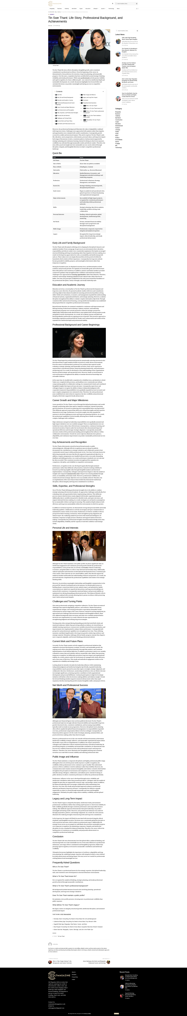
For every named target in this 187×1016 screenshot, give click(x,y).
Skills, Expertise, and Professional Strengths (67, 112)
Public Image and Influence (89, 94)
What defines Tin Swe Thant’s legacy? (91, 120)
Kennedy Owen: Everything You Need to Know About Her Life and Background (75, 919)
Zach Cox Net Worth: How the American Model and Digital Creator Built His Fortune (129, 95)
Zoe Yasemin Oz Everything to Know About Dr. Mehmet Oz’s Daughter (129, 50)
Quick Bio (59, 94)
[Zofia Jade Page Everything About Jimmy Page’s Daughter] (118, 41)
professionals (85, 78)
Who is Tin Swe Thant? (91, 105)
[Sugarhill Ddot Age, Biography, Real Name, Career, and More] (122, 996)
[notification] (133, 8)
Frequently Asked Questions (89, 102)
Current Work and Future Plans (64, 121)
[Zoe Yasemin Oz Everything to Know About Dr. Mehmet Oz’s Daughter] (118, 54)
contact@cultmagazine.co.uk (56, 1004)
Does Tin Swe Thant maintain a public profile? (92, 116)
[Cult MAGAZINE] (54, 3)
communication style (73, 473)
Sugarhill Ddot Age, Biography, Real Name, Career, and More (70, 924)
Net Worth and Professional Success (66, 123)
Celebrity (52, 14)
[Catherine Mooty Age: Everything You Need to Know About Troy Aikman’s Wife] (122, 987)
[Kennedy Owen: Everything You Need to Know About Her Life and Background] (122, 978)
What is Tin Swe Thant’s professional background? (93, 111)
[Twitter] (113, 4)
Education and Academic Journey (65, 100)
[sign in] (131, 8)
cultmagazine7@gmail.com (56, 1008)
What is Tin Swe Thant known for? (94, 108)
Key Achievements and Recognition (65, 110)
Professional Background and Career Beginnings (65, 103)
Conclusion (85, 100)
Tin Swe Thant (61, 936)
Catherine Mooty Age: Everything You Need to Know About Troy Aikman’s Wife (75, 921)
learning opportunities (79, 274)
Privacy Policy (87, 1013)
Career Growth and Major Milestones (66, 107)
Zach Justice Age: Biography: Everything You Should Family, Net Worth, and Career (129, 80)
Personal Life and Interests (63, 115)
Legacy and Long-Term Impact (90, 97)
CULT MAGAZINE (65, 914)
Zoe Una (50, 25)
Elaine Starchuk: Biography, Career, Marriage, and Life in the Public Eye (73, 929)
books (86, 567)
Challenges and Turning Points (64, 118)
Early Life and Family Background (65, 97)
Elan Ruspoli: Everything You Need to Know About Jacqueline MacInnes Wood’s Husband (78, 927)
